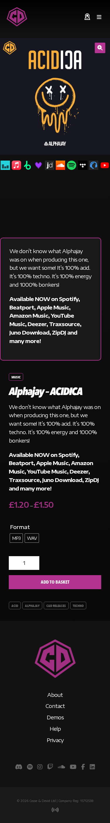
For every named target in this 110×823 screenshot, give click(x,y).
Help (55, 728)
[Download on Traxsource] (93, 165)
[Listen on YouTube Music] (104, 165)
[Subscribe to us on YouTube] (73, 766)
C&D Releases (56, 605)
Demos (55, 717)
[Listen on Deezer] (38, 165)
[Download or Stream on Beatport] (27, 165)
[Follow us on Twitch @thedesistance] (50, 766)
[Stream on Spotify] (71, 165)
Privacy (55, 740)
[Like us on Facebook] (83, 766)
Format (20, 526)
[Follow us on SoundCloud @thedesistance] (61, 766)
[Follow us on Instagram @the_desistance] (40, 766)
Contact (55, 705)
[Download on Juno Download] (49, 165)
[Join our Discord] (18, 766)
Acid (14, 605)
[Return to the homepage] (17, 17)
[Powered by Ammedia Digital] (55, 810)
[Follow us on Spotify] (30, 766)
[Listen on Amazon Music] (5, 165)
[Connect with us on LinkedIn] (92, 766)
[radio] (16, 538)
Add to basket (55, 582)
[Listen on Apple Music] (16, 165)
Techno (78, 605)
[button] (100, 48)
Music (16, 377)
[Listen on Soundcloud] (60, 165)
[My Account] (87, 17)
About (55, 694)
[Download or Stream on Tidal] (82, 165)
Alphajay (32, 605)
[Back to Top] (55, 678)
